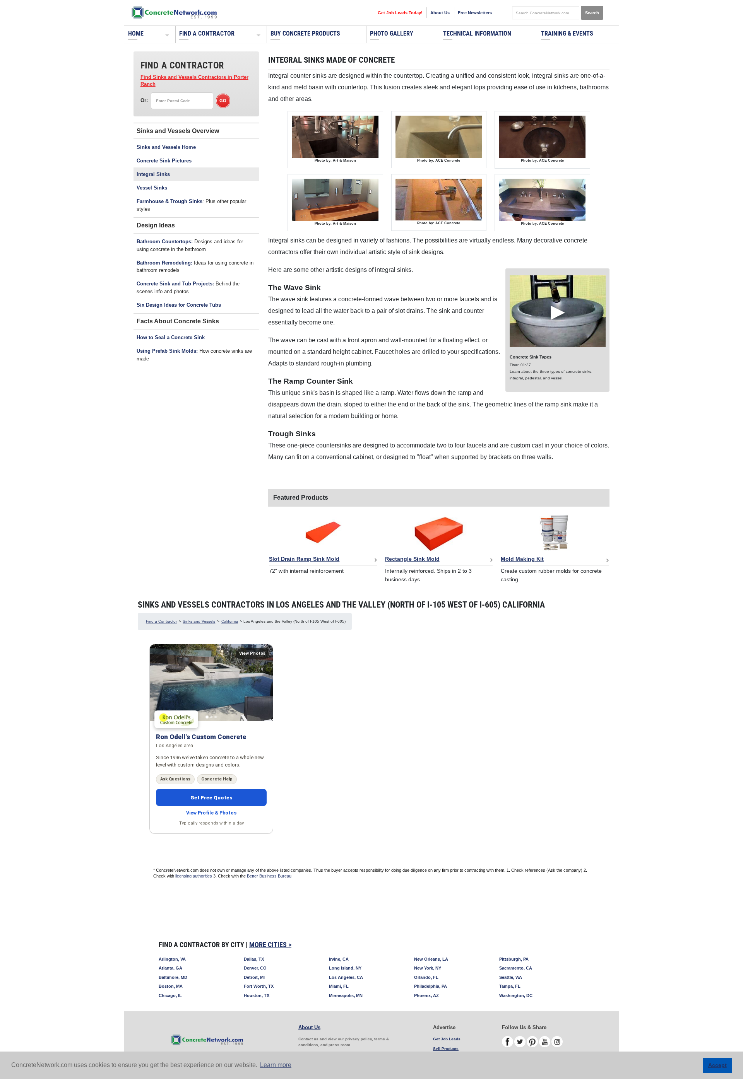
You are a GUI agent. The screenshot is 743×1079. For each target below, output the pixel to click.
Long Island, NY (345, 968)
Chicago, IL (170, 995)
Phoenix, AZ (426, 995)
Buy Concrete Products (305, 33)
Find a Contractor (207, 33)
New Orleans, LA (431, 959)
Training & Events (567, 33)
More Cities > (270, 945)
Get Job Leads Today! (400, 12)
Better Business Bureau (269, 876)
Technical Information (477, 33)
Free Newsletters (475, 12)
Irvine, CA (339, 959)
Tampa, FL (509, 986)
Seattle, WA (510, 977)
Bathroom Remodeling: (164, 263)
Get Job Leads (447, 1039)
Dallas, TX (254, 959)
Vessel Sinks (152, 188)
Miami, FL (339, 986)
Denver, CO (255, 968)
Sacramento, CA (515, 968)
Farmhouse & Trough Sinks (169, 201)
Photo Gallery (391, 33)
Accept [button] (717, 1065)
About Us (440, 12)
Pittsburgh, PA (514, 959)
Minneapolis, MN (346, 995)
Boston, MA (171, 986)
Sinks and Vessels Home (166, 147)
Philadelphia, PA (430, 986)
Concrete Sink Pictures (164, 161)
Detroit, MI (254, 977)
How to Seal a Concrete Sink (171, 337)
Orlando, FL (426, 977)
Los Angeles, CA (346, 977)
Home (136, 33)
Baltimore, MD (173, 977)
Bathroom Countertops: (165, 241)
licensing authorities (193, 876)
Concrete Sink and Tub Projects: (175, 284)
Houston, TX (256, 995)
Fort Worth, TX (259, 986)
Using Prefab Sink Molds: (167, 351)
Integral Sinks (153, 174)
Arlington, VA (172, 959)
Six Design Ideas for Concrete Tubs (179, 305)
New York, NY (427, 968)
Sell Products (446, 1049)
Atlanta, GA (170, 968)
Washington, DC (515, 995)
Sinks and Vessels (199, 621)
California (229, 621)
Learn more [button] (275, 1065)
